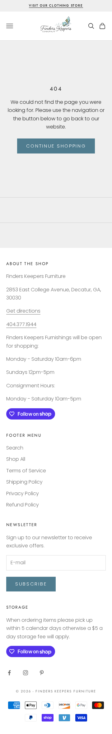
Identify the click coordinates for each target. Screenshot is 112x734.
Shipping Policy (24, 481)
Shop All (15, 459)
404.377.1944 (21, 324)
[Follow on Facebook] (9, 673)
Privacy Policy (22, 493)
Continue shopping (56, 146)
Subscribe (31, 584)
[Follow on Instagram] (25, 673)
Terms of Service (26, 470)
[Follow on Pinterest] (42, 673)
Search (14, 447)
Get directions (23, 310)
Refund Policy (22, 504)
